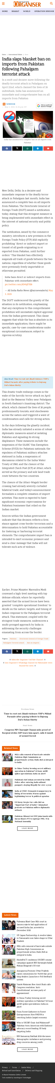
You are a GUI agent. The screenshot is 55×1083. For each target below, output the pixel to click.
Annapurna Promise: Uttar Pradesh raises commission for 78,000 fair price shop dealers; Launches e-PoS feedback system (34, 975)
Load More (27, 828)
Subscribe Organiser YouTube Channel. (27, 659)
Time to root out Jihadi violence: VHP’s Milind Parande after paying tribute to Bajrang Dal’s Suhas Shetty (26, 382)
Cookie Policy (26, 1067)
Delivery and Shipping (33, 1071)
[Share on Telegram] (38, 148)
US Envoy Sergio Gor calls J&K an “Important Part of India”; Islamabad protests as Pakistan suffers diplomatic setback (32, 806)
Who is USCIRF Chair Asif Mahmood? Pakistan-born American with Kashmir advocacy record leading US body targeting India (34, 1027)
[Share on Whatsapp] (27, 148)
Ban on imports (33, 643)
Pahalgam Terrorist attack (13, 643)
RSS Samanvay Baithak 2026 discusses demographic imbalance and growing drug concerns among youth (34, 1039)
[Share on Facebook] (7, 148)
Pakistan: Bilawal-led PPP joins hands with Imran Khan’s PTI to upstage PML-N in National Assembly (33, 819)
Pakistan (13, 639)
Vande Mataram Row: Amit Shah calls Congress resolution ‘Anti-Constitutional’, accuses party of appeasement (34, 989)
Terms (14, 1067)
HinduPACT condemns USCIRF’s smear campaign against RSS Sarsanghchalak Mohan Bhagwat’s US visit (34, 962)
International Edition (15, 55)
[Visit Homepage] (27, 4)
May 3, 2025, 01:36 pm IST (16, 107)
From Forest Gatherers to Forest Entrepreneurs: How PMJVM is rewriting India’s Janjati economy (32, 1014)
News (26, 55)
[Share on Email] (48, 148)
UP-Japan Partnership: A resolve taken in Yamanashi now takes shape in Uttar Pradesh (35, 938)
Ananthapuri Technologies (22, 1078)
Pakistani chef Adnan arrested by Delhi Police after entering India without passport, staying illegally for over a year (33, 782)
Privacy (5, 1067)
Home (5, 11)
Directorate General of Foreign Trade (34, 639)
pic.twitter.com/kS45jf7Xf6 (18, 284)
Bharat (15, 11)
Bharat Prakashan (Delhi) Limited (15, 1075)
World (26, 11)
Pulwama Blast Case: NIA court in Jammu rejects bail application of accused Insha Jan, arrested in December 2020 (32, 926)
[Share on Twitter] (17, 148)
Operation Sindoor (44, 11)
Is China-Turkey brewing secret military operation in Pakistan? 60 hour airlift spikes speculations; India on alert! (33, 771)
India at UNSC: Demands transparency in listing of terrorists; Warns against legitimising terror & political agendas (33, 794)
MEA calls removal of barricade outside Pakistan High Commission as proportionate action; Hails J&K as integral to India (34, 758)
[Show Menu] (3, 4)
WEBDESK (10, 104)
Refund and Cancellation (11, 1071)
